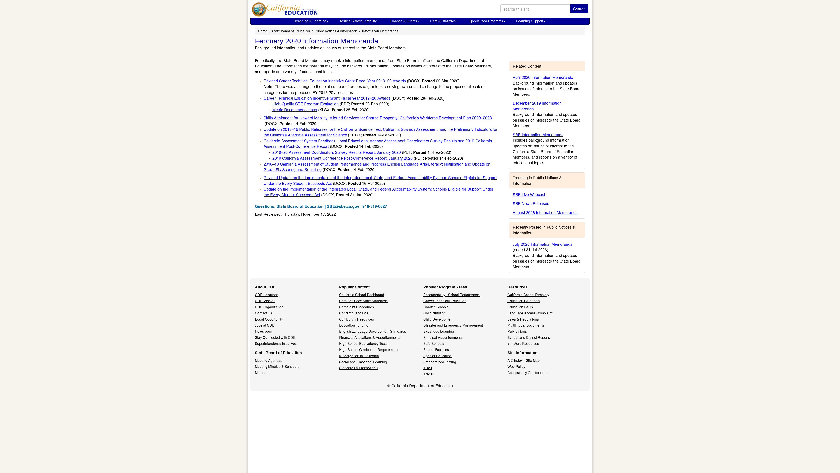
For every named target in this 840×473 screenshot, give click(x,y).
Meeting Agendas (268, 360)
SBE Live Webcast (529, 194)
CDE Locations (266, 294)
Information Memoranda (380, 30)
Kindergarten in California (359, 355)
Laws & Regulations (523, 319)
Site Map (533, 360)
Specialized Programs (486, 20)
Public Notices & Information (336, 30)
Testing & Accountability (358, 20)
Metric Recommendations (321, 109)
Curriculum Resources (356, 319)
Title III (428, 373)
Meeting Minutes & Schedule (277, 366)
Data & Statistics (443, 20)
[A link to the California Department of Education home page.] (283, 10)
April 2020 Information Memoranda (543, 77)
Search (579, 8)
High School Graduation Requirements (369, 349)
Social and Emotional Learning (363, 361)
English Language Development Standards (372, 331)
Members (262, 372)
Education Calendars (524, 300)
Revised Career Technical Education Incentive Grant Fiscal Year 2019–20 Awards (362, 80)
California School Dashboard (361, 294)
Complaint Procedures (356, 306)
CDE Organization (269, 306)
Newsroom (263, 331)
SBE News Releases (531, 203)
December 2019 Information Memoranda (537, 105)
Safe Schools (433, 343)
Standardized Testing (439, 361)
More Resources (526, 343)
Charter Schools (435, 306)
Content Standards (353, 313)
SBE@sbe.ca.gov (343, 206)
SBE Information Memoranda (538, 134)
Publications (517, 331)
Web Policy (516, 366)
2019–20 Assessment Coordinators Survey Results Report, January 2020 (361, 152)
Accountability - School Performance (451, 294)
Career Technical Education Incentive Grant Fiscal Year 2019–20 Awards (354, 98)
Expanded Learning (438, 331)
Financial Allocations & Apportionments (369, 337)
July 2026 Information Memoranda (542, 244)
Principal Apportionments (442, 337)
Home (262, 30)
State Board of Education (291, 30)
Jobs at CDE (265, 325)
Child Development (438, 319)
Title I (427, 367)
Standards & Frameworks (358, 367)
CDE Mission (265, 300)
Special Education (437, 355)
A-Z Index (515, 360)
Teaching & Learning (310, 20)
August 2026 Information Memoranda (545, 212)
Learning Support (529, 20)
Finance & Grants (403, 20)
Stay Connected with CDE (275, 337)
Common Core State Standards (363, 300)
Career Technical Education (444, 300)
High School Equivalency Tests (363, 343)
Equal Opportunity (269, 319)
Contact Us (263, 313)
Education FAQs (520, 306)
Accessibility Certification (527, 372)
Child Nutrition (434, 313)
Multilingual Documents (526, 325)
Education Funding (353, 325)
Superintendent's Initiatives (276, 343)
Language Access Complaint (530, 313)
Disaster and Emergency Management (453, 325)
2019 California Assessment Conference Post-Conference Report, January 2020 (367, 158)
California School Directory (528, 294)
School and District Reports (529, 337)
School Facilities (436, 349)
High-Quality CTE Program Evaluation (330, 103)
